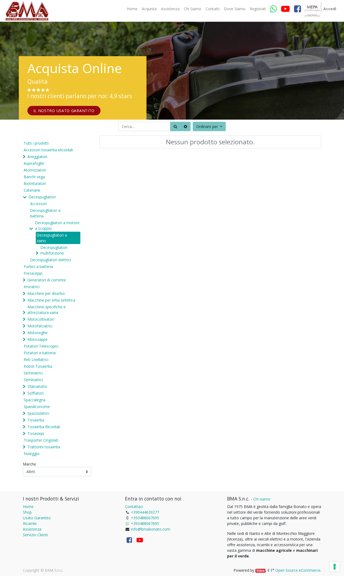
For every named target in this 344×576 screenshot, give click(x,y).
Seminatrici (33, 372)
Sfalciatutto (37, 386)
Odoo (260, 571)
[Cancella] (185, 126)
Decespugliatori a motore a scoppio (57, 225)
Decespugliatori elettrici (50, 259)
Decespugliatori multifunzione (53, 250)
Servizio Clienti (35, 534)
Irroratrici (32, 286)
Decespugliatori (42, 196)
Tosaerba (35, 420)
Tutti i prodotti (36, 143)
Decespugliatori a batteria (45, 213)
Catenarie (32, 190)
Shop (27, 512)
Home (28, 506)
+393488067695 (145, 517)
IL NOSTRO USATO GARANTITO (64, 110)
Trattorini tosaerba (43, 446)
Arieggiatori (37, 156)
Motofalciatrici (39, 325)
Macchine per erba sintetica (51, 300)
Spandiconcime (37, 406)
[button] (209, 126)
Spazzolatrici (38, 413)
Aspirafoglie (34, 163)
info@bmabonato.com (150, 529)
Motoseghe (37, 332)
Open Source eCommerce (297, 570)
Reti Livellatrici (36, 359)
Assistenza (32, 529)
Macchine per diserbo (46, 293)
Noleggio (32, 453)
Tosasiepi (35, 433)
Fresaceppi (33, 273)
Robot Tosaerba (38, 366)
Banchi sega (34, 176)
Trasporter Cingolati (41, 440)
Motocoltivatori (40, 319)
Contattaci (134, 506)
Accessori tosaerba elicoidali (48, 149)
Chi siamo (261, 499)
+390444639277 (145, 512)
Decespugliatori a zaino (52, 237)
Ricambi (30, 523)
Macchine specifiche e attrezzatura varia (46, 309)
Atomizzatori (35, 170)
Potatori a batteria (40, 352)
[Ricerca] (175, 126)
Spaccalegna (34, 399)
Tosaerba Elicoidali (43, 426)
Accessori (38, 203)
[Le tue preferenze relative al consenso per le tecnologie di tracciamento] (334, 566)
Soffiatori (35, 393)
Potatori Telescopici (41, 346)
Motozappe (37, 339)
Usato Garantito (37, 517)
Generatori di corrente (46, 279)
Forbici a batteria (38, 266)
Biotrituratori (35, 183)
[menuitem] (132, 9)
